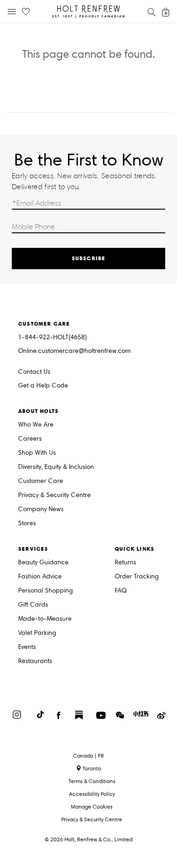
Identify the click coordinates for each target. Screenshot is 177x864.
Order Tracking (137, 576)
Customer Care (40, 481)
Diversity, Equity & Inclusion (56, 467)
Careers (30, 439)
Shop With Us (37, 453)
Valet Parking (37, 633)
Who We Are (36, 425)
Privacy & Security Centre (54, 495)
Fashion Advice (40, 576)
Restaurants (35, 661)
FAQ (121, 591)
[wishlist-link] (26, 12)
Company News (41, 509)
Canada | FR (88, 756)
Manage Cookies (92, 806)
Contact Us (34, 372)
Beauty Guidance (43, 562)
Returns (125, 562)
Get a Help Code (43, 385)
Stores (27, 523)
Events (27, 647)
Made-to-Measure (45, 619)
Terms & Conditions (92, 781)
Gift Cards (33, 605)
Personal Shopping (45, 591)
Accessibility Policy (92, 793)
